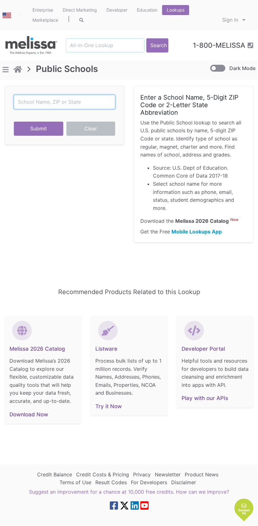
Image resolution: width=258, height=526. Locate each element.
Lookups (175, 10)
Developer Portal (203, 349)
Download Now (28, 414)
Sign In (231, 20)
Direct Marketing (80, 10)
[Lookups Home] (18, 69)
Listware (106, 349)
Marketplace (45, 20)
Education (147, 10)
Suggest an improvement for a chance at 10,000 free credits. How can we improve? (129, 492)
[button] (243, 510)
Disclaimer (183, 482)
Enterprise (42, 10)
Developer (116, 10)
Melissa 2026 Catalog (37, 349)
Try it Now (108, 406)
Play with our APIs (205, 398)
